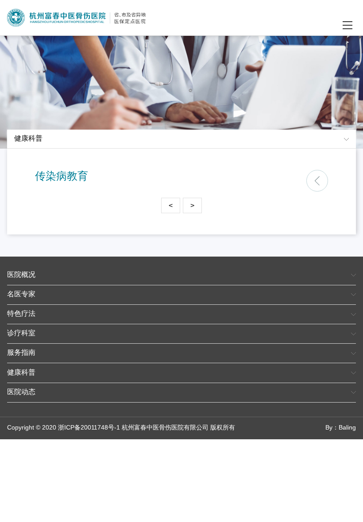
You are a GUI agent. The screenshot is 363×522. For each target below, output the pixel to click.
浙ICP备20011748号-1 (89, 428)
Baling (347, 428)
